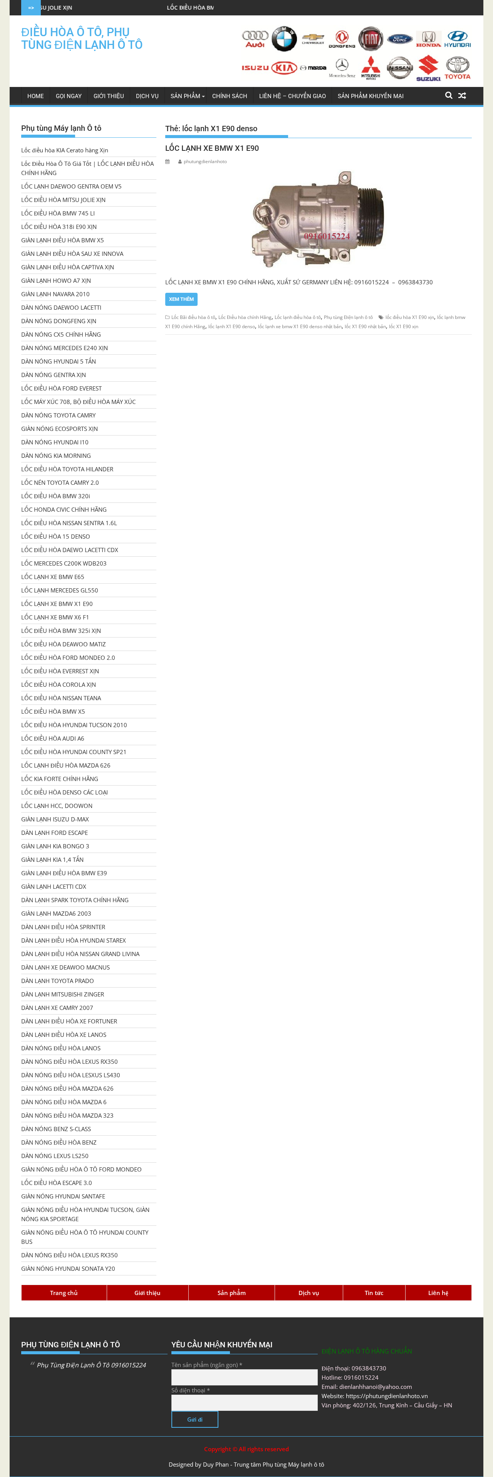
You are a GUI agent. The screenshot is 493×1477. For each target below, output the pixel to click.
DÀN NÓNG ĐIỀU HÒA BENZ (59, 1142)
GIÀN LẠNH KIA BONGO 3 (55, 846)
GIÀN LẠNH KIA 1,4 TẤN (52, 859)
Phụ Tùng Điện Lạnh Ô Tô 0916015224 (91, 1365)
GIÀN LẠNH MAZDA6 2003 (56, 913)
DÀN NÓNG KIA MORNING (56, 455)
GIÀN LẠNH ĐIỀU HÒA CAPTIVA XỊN (67, 267)
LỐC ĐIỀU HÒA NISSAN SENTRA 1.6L (69, 523)
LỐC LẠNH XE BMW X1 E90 (212, 148)
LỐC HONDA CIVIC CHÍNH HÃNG (64, 509)
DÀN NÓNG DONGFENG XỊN (58, 321)
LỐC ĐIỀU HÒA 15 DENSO (55, 536)
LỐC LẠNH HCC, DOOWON (56, 805)
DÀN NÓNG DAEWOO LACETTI (61, 307)
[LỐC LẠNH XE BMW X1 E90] (318, 219)
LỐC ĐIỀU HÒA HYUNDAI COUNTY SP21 (74, 752)
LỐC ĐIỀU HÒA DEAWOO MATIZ (63, 644)
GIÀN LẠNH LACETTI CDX (53, 886)
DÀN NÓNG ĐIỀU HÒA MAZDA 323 (67, 1115)
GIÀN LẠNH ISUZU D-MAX (55, 819)
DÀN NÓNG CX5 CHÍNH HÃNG (61, 334)
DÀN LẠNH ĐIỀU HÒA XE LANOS (63, 1034)
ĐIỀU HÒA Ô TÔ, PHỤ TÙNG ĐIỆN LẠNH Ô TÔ (82, 38)
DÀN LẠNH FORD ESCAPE (54, 832)
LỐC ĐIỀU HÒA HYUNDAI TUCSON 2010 (74, 725)
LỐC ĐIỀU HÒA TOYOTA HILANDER (67, 469)
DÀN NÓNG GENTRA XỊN (53, 375)
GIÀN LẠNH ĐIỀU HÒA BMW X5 (62, 240)
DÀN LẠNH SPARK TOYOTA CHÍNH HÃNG (75, 900)
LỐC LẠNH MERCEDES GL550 (59, 590)
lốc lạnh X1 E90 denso (231, 326)
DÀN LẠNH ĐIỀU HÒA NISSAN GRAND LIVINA (80, 954)
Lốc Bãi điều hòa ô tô (193, 317)
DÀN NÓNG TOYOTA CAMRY (58, 415)
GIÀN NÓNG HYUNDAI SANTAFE (63, 1196)
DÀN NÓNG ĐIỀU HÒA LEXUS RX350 (69, 1061)
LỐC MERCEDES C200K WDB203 (64, 563)
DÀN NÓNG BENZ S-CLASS (56, 1129)
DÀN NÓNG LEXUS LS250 (55, 1156)
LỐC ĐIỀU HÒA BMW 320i (55, 496)
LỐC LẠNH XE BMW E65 (52, 577)
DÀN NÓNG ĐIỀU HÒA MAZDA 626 (67, 1088)
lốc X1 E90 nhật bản (365, 326)
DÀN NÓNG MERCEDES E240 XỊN (64, 348)
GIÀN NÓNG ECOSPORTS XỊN (59, 428)
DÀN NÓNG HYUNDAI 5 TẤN (58, 361)
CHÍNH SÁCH (229, 96)
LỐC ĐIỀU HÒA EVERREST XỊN (60, 671)
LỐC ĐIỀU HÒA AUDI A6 (52, 738)
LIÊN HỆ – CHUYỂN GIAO (292, 96)
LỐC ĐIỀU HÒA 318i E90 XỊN (59, 226)
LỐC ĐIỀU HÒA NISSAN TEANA (61, 698)
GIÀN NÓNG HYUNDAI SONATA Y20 (68, 1268)
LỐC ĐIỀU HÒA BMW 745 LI (157, 7)
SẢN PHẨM (185, 96)
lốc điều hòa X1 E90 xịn (410, 317)
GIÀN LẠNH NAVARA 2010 (55, 294)
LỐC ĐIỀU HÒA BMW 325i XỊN (61, 630)
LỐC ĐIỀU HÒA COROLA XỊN (58, 684)
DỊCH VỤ (147, 96)
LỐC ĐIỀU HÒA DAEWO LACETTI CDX (69, 550)
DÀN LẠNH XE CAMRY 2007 (57, 1007)
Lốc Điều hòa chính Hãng (245, 317)
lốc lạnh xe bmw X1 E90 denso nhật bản (300, 326)
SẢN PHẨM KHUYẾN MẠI (371, 96)
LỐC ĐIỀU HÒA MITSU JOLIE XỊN (63, 200)
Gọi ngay (69, 96)
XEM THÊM (181, 299)
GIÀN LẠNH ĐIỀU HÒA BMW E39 (64, 873)
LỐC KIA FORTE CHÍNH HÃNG (59, 779)
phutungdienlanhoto (205, 161)
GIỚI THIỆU (109, 96)
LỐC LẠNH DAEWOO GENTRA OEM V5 (71, 186)
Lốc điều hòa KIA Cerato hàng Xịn (64, 150)
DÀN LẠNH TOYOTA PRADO (57, 981)
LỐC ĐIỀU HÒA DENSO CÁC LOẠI (64, 792)
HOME (35, 96)
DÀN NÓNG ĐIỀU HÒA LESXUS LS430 (70, 1075)
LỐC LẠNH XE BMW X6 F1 (55, 617)
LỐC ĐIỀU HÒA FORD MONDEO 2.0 (68, 657)
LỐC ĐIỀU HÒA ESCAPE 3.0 (56, 1183)
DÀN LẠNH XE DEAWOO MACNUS (65, 967)
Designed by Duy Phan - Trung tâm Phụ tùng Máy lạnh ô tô (246, 1464)
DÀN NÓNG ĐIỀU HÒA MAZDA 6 (64, 1102)
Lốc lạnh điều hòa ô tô (298, 317)
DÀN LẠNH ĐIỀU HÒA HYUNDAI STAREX (73, 940)
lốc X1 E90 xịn (403, 326)
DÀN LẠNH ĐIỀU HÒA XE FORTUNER (69, 1021)
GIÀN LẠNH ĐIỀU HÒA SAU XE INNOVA (72, 253)
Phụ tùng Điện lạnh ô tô (348, 317)
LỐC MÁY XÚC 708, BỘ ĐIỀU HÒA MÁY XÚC (78, 402)
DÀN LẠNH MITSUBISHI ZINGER (62, 994)
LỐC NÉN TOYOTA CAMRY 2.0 (60, 482)
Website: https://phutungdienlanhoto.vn (375, 1396)
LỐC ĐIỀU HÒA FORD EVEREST (61, 388)
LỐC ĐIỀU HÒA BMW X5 (53, 711)
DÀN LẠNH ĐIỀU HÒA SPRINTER (63, 927)
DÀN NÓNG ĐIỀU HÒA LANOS (61, 1048)
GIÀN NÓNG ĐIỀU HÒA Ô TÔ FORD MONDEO (81, 1169)
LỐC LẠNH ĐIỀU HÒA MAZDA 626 (66, 765)
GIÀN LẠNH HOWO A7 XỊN (56, 280)
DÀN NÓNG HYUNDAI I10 (55, 442)
